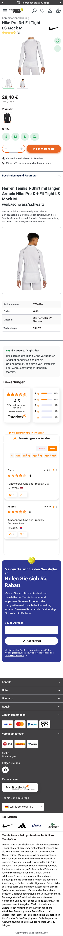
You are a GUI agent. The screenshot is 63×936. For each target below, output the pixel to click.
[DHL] (20, 744)
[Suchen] (34, 10)
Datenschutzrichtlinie (14, 655)
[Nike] (54, 28)
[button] (10, 433)
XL (34, 136)
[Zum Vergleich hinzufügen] (57, 48)
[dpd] (7, 744)
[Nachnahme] (44, 724)
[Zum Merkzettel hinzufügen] (57, 40)
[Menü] (4, 10)
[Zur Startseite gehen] (16, 10)
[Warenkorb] (58, 10)
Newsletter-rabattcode (37, 653)
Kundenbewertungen (17, 406)
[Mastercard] (20, 724)
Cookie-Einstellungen (5, 755)
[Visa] (7, 724)
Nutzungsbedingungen (15, 653)
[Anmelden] (50, 10)
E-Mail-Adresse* (15, 622)
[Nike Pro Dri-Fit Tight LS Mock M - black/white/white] (7, 118)
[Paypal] (32, 724)
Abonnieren (34, 640)
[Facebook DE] (5, 769)
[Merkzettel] (42, 10)
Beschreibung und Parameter (19, 175)
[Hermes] (32, 744)
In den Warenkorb (44, 148)
